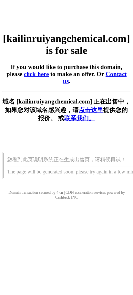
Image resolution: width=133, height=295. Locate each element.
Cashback (62, 197)
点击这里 (91, 109)
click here (36, 74)
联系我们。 (79, 118)
